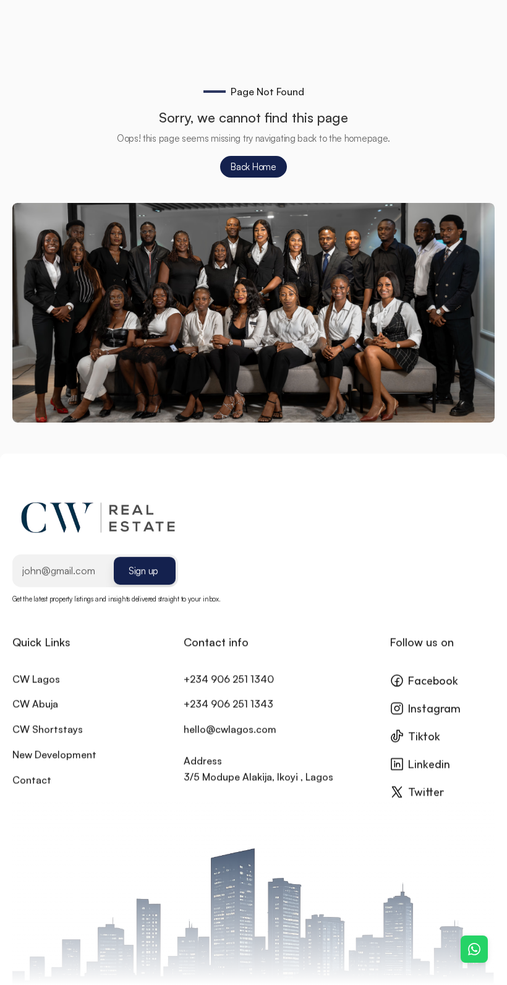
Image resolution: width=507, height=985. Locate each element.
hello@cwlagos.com (230, 729)
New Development (54, 754)
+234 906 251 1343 (228, 703)
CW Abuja (35, 703)
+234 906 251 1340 (229, 678)
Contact (31, 779)
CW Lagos (36, 678)
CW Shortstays (47, 729)
